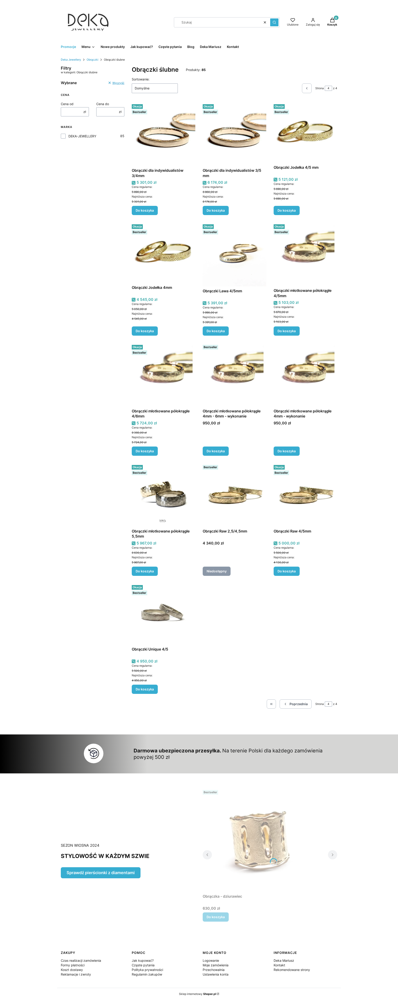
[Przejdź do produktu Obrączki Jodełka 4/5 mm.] (305, 132)
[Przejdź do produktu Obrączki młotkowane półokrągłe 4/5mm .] (305, 254)
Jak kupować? (143, 960)
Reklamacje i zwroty (76, 974)
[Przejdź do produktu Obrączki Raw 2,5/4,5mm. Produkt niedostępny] (234, 495)
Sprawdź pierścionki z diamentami (101, 872)
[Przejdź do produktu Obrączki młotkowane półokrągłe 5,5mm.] (163, 495)
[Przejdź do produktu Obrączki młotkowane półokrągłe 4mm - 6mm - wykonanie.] (234, 375)
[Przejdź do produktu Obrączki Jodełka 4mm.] (163, 252)
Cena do (102, 104)
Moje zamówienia (215, 965)
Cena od (67, 104)
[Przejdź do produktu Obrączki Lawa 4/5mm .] (234, 254)
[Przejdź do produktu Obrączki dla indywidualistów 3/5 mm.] (234, 134)
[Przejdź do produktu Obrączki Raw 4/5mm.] (305, 495)
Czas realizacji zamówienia (81, 960)
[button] (274, 22)
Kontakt (279, 965)
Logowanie (211, 960)
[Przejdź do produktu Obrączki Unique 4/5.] (163, 614)
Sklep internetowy (197, 994)
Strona (319, 88)
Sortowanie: (140, 79)
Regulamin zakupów (147, 974)
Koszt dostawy (72, 970)
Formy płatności (73, 965)
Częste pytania (143, 965)
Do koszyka (145, 210)
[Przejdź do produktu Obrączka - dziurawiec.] (260, 840)
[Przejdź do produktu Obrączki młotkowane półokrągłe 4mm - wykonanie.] (305, 375)
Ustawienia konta (215, 974)
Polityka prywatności (147, 970)
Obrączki (92, 59)
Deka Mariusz (284, 960)
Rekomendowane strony (292, 970)
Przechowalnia (214, 970)
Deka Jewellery (71, 59)
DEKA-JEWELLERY (82, 136)
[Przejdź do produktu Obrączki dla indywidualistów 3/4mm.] (163, 134)
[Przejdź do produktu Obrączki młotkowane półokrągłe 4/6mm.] (163, 375)
